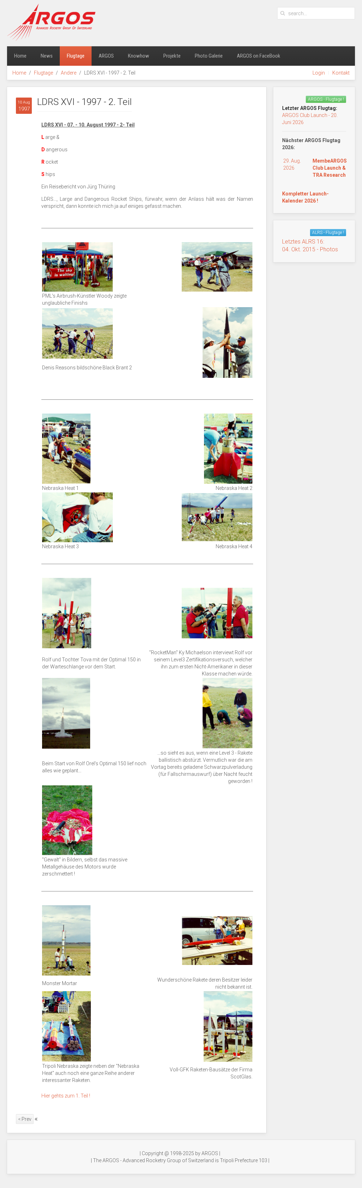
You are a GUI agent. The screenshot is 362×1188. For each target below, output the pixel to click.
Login (319, 73)
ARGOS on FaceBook (258, 56)
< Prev (24, 1119)
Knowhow (138, 56)
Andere (68, 73)
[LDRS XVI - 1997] (77, 266)
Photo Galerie (209, 56)
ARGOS (106, 56)
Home (20, 56)
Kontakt (341, 73)
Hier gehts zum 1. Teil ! (65, 1096)
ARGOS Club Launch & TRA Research (330, 168)
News (47, 56)
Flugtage (75, 56)
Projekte (172, 56)
